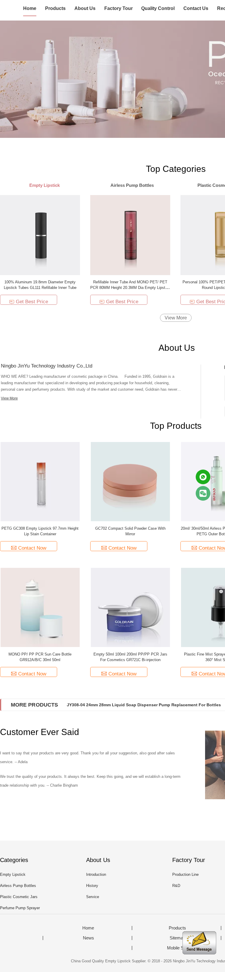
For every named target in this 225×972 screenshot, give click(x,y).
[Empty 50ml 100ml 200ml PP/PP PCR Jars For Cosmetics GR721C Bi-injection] (130, 606)
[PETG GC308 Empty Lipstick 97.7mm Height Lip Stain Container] (40, 481)
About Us (85, 8)
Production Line (185, 874)
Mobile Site (177, 948)
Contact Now (32, 548)
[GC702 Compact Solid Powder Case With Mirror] (130, 481)
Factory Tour (118, 8)
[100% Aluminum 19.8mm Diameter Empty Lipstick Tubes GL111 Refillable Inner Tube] (40, 234)
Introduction (96, 874)
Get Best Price (32, 301)
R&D (176, 885)
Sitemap (177, 938)
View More (176, 317)
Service (92, 897)
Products (55, 8)
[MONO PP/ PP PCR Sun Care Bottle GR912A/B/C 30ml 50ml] (40, 606)
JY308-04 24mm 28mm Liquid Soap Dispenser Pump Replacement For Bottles (144, 704)
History (92, 885)
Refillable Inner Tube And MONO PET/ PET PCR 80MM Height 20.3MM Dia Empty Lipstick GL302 (130, 287)
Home (29, 8)
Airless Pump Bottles (18, 885)
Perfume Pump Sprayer (20, 908)
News (88, 938)
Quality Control (158, 8)
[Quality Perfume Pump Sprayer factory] (112, 79)
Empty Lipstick (12, 874)
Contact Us (195, 8)
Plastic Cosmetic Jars (19, 897)
